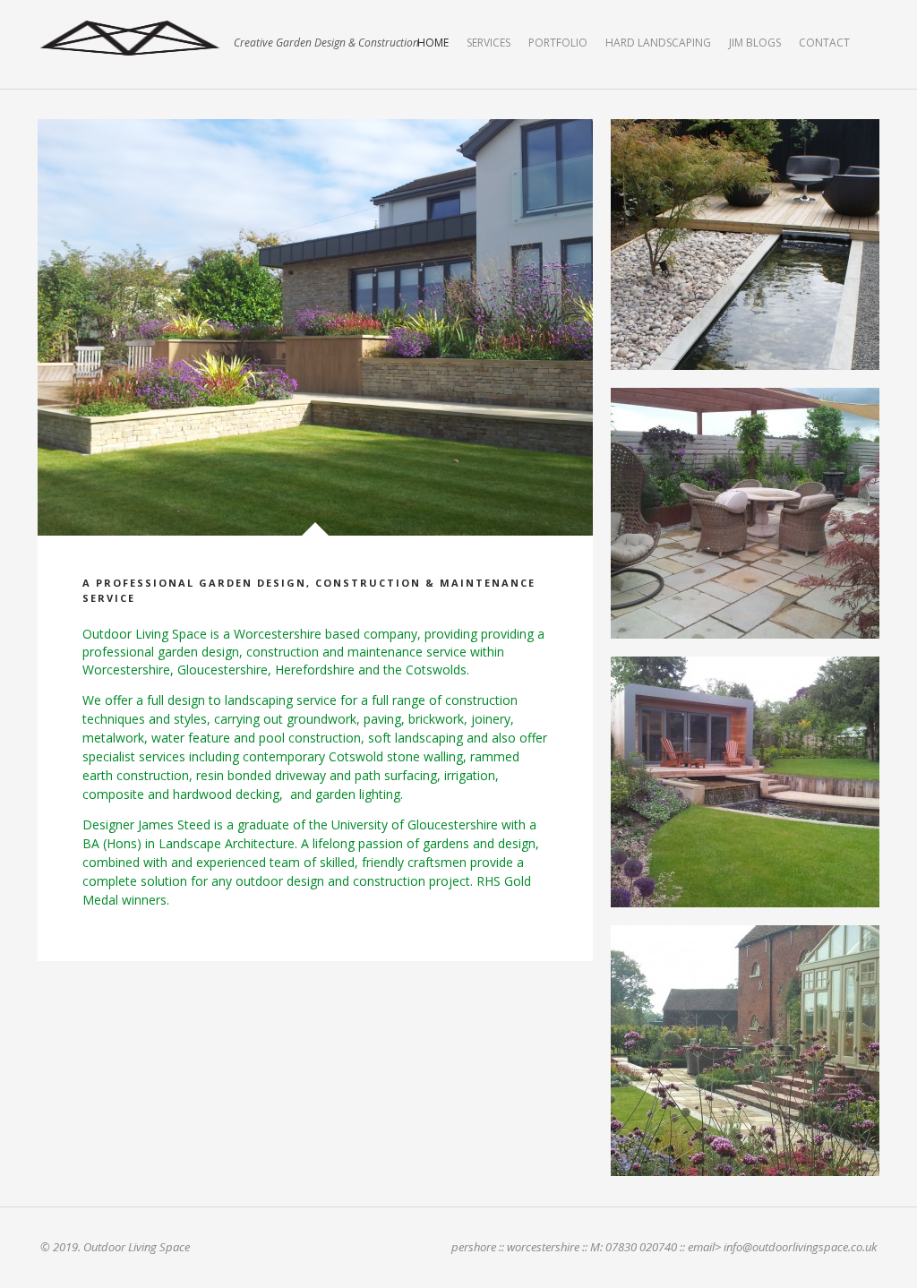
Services (488, 42)
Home (433, 42)
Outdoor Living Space (129, 38)
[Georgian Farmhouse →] (745, 1050)
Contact (824, 42)
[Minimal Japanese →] (745, 244)
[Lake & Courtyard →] (745, 513)
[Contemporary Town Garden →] (745, 782)
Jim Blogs (755, 42)
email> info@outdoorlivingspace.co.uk (782, 1247)
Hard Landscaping (658, 42)
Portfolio (557, 42)
